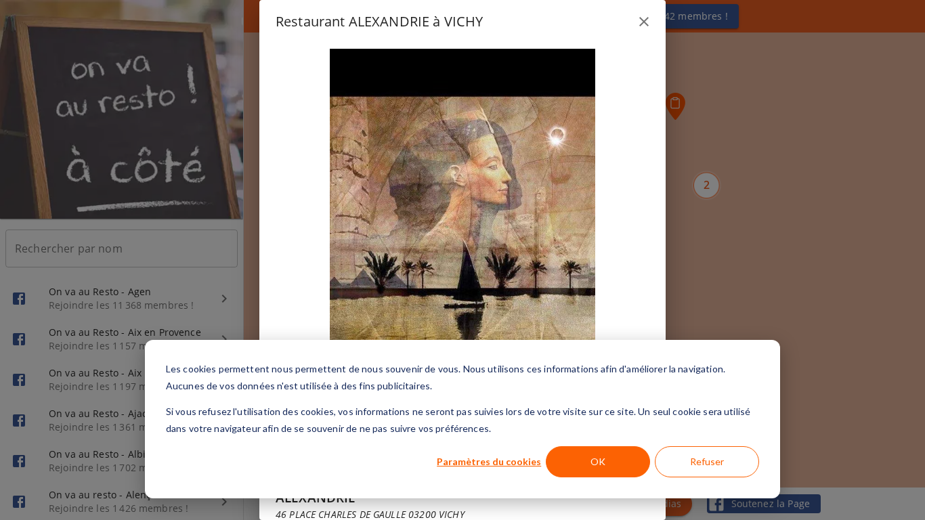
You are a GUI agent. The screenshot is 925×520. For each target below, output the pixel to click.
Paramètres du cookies (489, 461)
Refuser (707, 461)
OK (597, 461)
